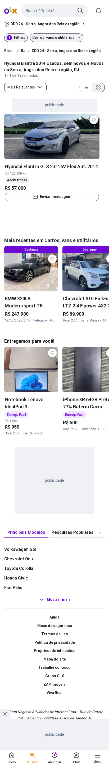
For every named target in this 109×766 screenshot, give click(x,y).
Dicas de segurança (54, 626)
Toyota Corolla (18, 568)
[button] (54, 10)
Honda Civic (16, 578)
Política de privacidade (54, 642)
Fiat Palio (13, 587)
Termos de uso (54, 634)
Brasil (9, 51)
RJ (23, 51)
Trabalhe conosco (54, 667)
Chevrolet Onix (19, 558)
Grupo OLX (54, 676)
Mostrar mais (59, 599)
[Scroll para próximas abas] (100, 532)
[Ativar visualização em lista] (85, 87)
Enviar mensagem (55, 196)
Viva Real (54, 693)
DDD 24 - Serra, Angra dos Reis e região (66, 51)
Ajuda (54, 617)
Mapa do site (54, 659)
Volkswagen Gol (20, 549)
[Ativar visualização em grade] (98, 87)
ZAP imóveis (54, 684)
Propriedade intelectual (54, 651)
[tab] (26, 533)
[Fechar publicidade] (5, 714)
